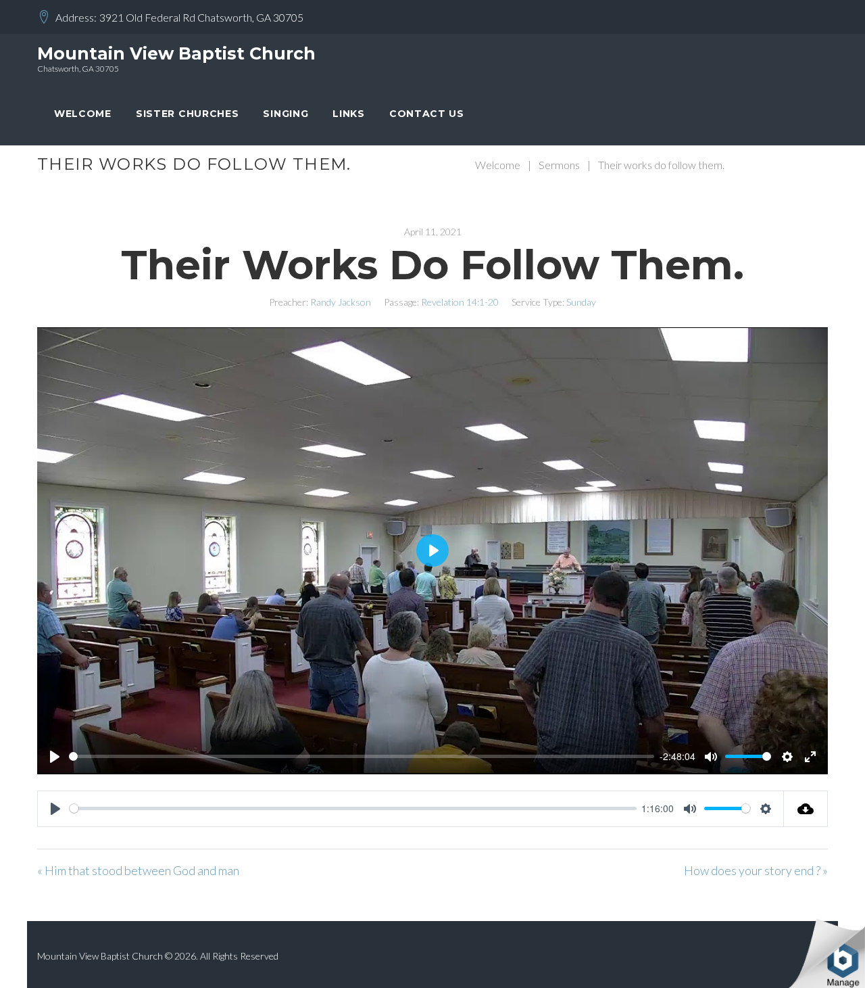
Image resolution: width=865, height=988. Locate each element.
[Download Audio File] (806, 809)
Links (348, 114)
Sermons (559, 164)
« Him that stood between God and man (138, 870)
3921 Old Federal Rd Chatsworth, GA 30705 (201, 17)
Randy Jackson (340, 302)
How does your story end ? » (756, 870)
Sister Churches (187, 114)
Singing (285, 114)
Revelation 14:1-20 (460, 302)
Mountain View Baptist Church (176, 53)
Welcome (83, 114)
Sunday (581, 302)
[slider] (361, 756)
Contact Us (426, 114)
